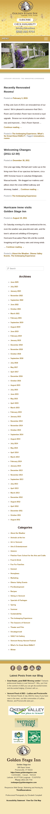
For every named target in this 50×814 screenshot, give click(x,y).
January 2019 (16, 340)
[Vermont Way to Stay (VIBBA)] (26, 728)
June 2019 (14, 331)
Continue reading (13, 127)
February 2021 (16, 318)
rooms (7, 138)
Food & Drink (16, 560)
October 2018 (16, 354)
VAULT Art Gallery (18, 636)
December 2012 (17, 497)
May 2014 (14, 448)
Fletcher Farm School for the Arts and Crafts (28, 555)
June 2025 (14, 282)
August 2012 (15, 502)
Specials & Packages (19, 600)
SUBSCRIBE (25, 20)
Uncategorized (16, 632)
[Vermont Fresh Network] (34, 744)
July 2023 (14, 287)
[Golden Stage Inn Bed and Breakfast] (25, 6)
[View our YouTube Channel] (32, 668)
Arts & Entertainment (19, 547)
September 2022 (17, 300)
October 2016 (16, 381)
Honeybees (15, 573)
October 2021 (16, 309)
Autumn (14, 551)
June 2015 (14, 394)
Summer (14, 609)
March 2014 (15, 457)
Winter (13, 650)
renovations (38, 136)
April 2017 (14, 372)
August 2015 (15, 385)
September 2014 (17, 434)
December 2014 (17, 421)
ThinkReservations (23, 790)
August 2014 (15, 439)
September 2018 (17, 358)
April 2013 (14, 488)
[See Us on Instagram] (19, 668)
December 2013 (17, 470)
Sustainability (16, 614)
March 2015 (15, 408)
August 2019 (15, 327)
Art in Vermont (16, 542)
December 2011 (16, 511)
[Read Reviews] (38, 668)
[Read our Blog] (25, 668)
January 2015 (16, 417)
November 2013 (17, 475)
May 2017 (14, 367)
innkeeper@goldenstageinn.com (24, 782)
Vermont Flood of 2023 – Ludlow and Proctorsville (27, 693)
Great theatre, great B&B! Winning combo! (24, 681)
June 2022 (14, 305)
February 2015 (16, 412)
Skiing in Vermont (18, 596)
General (14, 569)
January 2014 (16, 466)
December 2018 (17, 345)
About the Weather (20, 253)
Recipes (14, 591)
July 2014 (14, 443)
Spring (13, 605)
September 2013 (17, 479)
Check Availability (25, 24)
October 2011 (16, 515)
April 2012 (14, 506)
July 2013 (14, 484)
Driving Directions (25, 28)
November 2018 (17, 349)
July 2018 (14, 363)
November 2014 (17, 426)
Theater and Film (17, 627)
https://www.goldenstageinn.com (24, 772)
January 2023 (16, 291)
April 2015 (14, 403)
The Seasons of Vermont (20, 623)
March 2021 (15, 313)
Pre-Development (17, 587)
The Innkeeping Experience (24, 134)
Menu (5, 38)
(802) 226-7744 (25, 31)
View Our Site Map (33, 800)
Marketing (14, 578)
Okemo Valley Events (19, 582)
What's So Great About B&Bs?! (24, 135)
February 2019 (16, 336)
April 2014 (14, 452)
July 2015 (14, 390)
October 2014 (16, 430)
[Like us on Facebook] (12, 668)
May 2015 (14, 399)
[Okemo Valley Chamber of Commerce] (26, 716)
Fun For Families (17, 564)
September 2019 (17, 322)
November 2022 (17, 296)
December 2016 (17, 376)
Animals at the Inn (18, 538)
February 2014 (16, 461)
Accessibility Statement (15, 800)
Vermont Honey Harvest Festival (23, 641)
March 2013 (15, 493)
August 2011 (15, 520)
